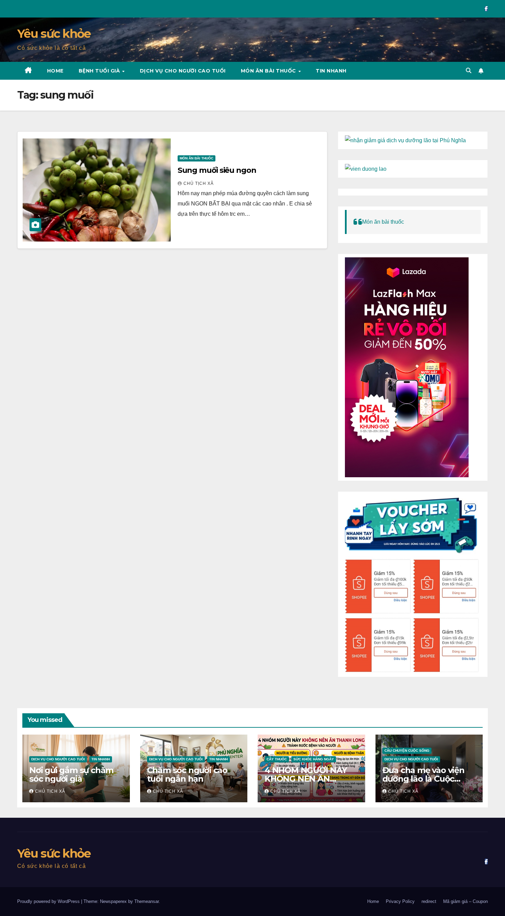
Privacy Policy (400, 901)
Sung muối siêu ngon (217, 170)
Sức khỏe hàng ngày (313, 759)
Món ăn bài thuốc (269, 71)
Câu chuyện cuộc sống (406, 750)
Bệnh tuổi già (100, 71)
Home (55, 71)
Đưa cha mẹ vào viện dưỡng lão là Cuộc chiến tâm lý (423, 778)
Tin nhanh (331, 71)
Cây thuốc (277, 759)
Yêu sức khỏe (54, 33)
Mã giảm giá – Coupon (465, 901)
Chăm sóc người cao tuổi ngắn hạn (187, 774)
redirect (429, 901)
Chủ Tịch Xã (198, 183)
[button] (468, 71)
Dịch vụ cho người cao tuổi (183, 71)
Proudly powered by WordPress (49, 901)
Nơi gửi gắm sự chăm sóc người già (71, 774)
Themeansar (146, 901)
